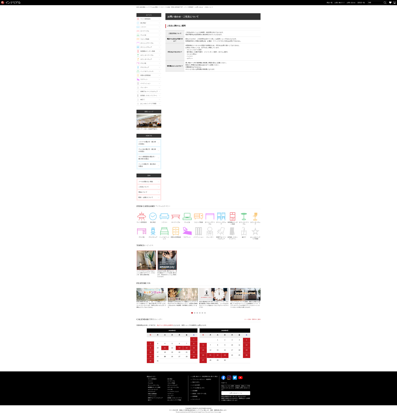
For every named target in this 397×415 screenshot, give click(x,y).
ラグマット (144, 79)
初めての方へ (196, 382)
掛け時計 (143, 23)
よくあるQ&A (196, 385)
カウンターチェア (146, 59)
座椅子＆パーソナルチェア (149, 91)
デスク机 (143, 63)
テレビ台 (143, 35)
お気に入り (390, 2)
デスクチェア (144, 67)
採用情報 (194, 396)
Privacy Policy (204, 412)
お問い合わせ (351, 2)
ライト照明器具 (145, 19)
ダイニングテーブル (146, 43)
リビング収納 (144, 39)
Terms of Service (214, 412)
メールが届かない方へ (198, 388)
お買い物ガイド (340, 2)
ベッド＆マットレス (146, 71)
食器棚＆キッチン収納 (147, 51)
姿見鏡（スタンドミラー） (149, 95)
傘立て (142, 99)
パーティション (145, 83)
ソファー (143, 27)
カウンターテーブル (146, 55)
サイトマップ (196, 399)
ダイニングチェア (146, 47)
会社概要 (194, 390)
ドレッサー (144, 87)
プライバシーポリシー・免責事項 (201, 379)
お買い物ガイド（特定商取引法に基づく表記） (205, 376)
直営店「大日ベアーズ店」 (199, 393)
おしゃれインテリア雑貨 (148, 103)
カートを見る (394, 2)
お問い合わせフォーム (236, 393)
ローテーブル (144, 31)
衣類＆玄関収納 (145, 75)
